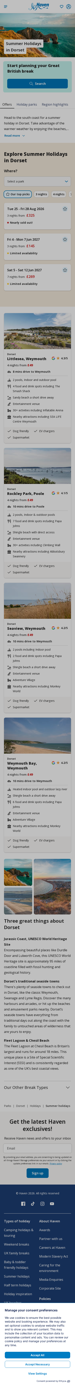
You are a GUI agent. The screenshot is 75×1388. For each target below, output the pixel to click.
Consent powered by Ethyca (51, 1381)
